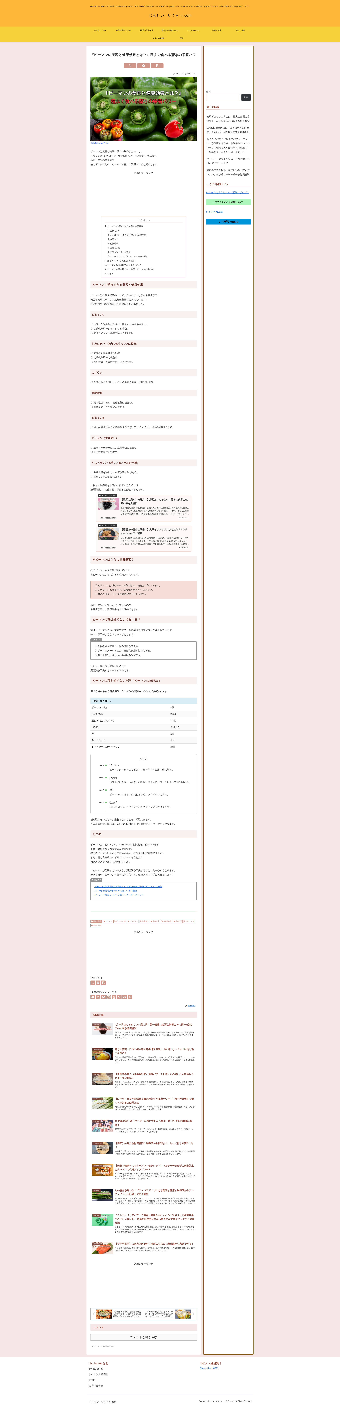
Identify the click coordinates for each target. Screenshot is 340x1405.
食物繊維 (114, 243)
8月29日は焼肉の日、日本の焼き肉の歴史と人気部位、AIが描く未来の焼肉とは (228, 130)
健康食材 (145, 921)
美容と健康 (97, 921)
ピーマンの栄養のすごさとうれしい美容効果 (115, 891)
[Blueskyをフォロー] (103, 997)
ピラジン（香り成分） (120, 252)
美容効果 (178, 921)
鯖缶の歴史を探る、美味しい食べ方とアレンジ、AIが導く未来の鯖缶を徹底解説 (228, 172)
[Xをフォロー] (98, 997)
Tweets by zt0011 (209, 1368)
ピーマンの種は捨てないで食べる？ (124, 265)
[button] (157, 65)
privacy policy (96, 1368)
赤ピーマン (190, 921)
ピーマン (109, 921)
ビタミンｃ (134, 921)
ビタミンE (115, 248)
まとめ (110, 273)
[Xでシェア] (130, 65)
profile (92, 1380)
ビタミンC (115, 230)
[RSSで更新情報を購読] (130, 997)
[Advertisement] (143, 193)
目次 (139, 220)
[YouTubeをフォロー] (114, 997)
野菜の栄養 (97, 925)
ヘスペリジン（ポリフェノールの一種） (129, 256)
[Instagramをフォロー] (108, 997)
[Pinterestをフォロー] (119, 997)
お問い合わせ (96, 1385)
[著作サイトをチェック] (92, 997)
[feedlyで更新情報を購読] (124, 997)
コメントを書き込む (143, 1337)
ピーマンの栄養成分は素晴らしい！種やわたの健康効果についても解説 (128, 886)
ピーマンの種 (121, 921)
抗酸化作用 (167, 921)
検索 (208, 92)
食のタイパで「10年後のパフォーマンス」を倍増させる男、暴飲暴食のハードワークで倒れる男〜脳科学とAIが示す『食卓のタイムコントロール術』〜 (228, 145)
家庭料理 (156, 921)
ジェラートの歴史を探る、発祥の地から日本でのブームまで (228, 161)
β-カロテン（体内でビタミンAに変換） (128, 235)
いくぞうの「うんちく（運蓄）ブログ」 (227, 192)
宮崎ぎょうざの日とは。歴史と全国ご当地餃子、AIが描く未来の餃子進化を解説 (228, 118)
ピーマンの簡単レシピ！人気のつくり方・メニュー (118, 895)
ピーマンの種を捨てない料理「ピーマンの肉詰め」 (131, 269)
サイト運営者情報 (98, 1374)
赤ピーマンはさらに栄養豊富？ (122, 260)
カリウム (114, 239)
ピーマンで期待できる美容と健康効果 (125, 226)
